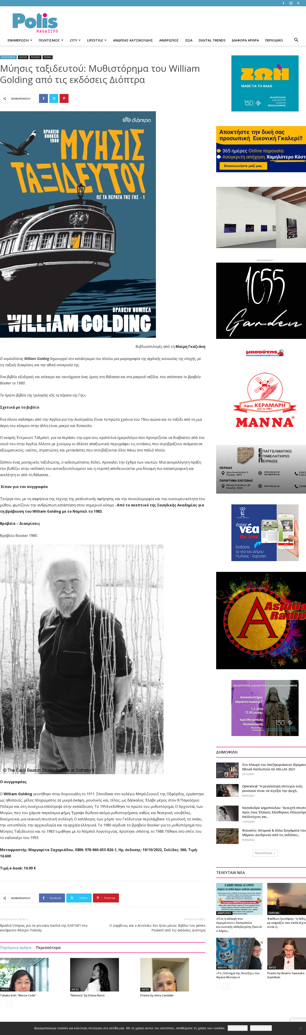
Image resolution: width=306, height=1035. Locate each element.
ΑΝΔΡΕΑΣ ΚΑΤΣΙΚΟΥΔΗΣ (133, 40)
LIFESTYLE (95, 40)
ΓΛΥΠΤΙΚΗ (274, 913)
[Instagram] (290, 3)
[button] (296, 40)
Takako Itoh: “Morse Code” (18, 995)
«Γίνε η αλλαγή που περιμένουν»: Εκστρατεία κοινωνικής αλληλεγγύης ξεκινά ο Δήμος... (239, 925)
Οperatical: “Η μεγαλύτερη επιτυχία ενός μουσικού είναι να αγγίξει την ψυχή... (272, 788)
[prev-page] (3, 1004)
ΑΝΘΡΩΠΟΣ (169, 40)
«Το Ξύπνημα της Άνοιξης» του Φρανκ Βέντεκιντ (238, 975)
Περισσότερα (48, 947)
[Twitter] (298, 3)
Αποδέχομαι (237, 1028)
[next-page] (10, 1004)
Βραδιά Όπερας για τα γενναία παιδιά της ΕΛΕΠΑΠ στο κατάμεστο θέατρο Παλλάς (44, 927)
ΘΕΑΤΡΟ (222, 967)
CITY (73, 40)
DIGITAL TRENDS (212, 40)
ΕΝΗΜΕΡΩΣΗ (18, 40)
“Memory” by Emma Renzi (87, 995)
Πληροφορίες (261, 1028)
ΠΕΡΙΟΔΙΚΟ (274, 40)
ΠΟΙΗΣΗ (35, 57)
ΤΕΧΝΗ (47, 57)
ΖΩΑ (188, 40)
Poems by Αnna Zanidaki (156, 995)
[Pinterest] (64, 98)
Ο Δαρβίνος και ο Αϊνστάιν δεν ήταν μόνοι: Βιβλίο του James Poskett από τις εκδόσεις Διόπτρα (157, 927)
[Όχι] (300, 1028)
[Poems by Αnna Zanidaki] (173, 974)
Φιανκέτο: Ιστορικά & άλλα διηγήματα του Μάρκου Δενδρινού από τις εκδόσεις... (274, 832)
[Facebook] (283, 3)
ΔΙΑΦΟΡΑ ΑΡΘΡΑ (245, 40)
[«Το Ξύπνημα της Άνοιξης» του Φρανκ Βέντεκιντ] (239, 954)
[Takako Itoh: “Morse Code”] (32, 974)
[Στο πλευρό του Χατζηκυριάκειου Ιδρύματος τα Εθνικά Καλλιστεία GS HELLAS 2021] (227, 770)
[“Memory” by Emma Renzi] (103, 974)
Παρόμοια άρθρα (15, 947)
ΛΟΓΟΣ (23, 57)
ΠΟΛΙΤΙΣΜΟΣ (49, 40)
